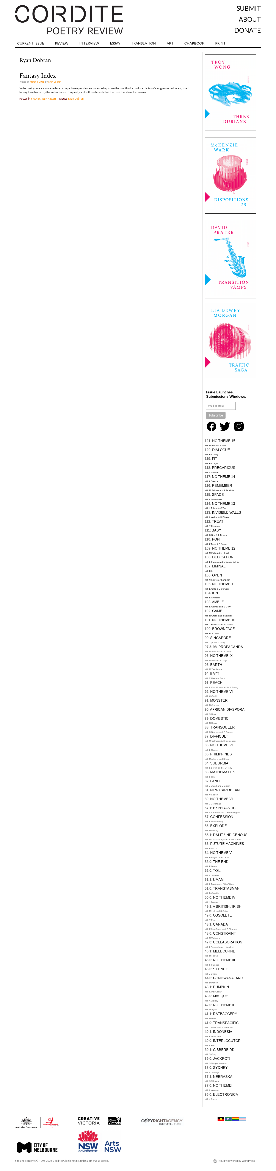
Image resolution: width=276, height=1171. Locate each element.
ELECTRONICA (225, 1094)
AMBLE (218, 602)
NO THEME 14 (223, 477)
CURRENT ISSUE (30, 43)
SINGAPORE (220, 638)
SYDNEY (220, 1067)
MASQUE (220, 996)
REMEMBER (222, 485)
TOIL (217, 870)
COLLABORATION (227, 942)
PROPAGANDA (230, 647)
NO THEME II (223, 1005)
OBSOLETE (222, 915)
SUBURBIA (219, 763)
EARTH (216, 665)
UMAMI (218, 879)
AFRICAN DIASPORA (227, 709)
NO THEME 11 (223, 584)
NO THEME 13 (223, 503)
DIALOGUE (221, 450)
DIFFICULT (219, 736)
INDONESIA (222, 1032)
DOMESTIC (219, 718)
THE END (221, 862)
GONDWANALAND (228, 978)
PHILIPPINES (221, 754)
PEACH (216, 682)
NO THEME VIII (222, 691)
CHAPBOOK (194, 43)
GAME (217, 611)
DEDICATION (223, 557)
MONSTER (219, 700)
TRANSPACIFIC (226, 1023)
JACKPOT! (221, 1058)
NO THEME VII (222, 745)
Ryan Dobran (54, 82)
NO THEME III (224, 960)
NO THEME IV (224, 897)
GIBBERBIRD (224, 1050)
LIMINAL (219, 566)
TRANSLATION (143, 43)
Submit (249, 8)
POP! (216, 539)
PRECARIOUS (223, 468)
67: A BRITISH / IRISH (43, 98)
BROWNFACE (223, 629)
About (250, 19)
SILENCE (220, 969)
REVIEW (62, 43)
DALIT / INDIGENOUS (230, 835)
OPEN (217, 575)
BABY (216, 530)
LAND (215, 781)
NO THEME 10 (223, 620)
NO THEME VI (221, 799)
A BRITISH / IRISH (227, 906)
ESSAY (115, 43)
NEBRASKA (222, 1077)
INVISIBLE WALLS (226, 512)
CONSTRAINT (224, 933)
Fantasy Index (37, 75)
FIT (214, 459)
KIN (215, 593)
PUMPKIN (221, 987)
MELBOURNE (224, 951)
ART (170, 43)
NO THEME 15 (223, 441)
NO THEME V (221, 853)
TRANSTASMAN (226, 888)
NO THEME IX (221, 656)
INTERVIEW (89, 43)
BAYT (214, 673)
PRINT (220, 43)
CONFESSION (221, 817)
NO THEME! (222, 1085)
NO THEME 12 (223, 548)
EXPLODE (218, 826)
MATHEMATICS (222, 772)
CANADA (220, 924)
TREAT (217, 521)
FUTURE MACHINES (227, 844)
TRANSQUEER (222, 727)
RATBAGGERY (225, 1014)
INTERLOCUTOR (227, 1041)
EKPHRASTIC (224, 808)
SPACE (218, 494)
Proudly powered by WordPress (236, 1160)
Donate (247, 30)
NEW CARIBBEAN (225, 790)
